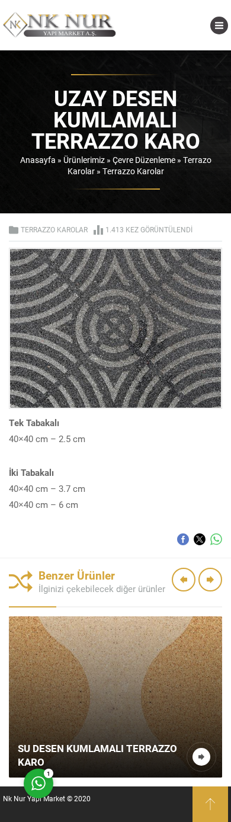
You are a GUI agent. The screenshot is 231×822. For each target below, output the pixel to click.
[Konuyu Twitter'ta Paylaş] (200, 539)
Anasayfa (38, 159)
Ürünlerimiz (84, 159)
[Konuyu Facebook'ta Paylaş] (183, 539)
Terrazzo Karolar (133, 171)
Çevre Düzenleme (144, 159)
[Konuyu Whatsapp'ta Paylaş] (216, 539)
